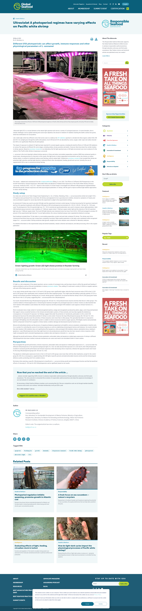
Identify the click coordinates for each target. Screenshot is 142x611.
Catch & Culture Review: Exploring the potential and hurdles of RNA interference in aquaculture (109, 212)
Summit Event (100, 8)
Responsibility (106, 259)
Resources (17, 586)
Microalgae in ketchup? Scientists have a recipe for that (115, 290)
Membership (84, 8)
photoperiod (89, 451)
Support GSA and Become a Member (32, 395)
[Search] (127, 63)
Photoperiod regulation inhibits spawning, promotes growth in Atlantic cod (33, 497)
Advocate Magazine (78, 4)
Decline (101, 604)
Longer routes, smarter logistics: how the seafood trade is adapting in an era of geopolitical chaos (109, 224)
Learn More (106, 56)
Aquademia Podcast (91, 4)
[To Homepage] (23, 6)
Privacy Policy (97, 594)
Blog (100, 4)
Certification (117, 8)
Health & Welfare (107, 208)
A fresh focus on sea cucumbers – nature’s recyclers (73, 496)
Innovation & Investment (109, 277)
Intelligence (105, 196)
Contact (105, 4)
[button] (91, 39)
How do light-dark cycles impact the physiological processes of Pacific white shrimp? (76, 548)
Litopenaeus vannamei (59, 451)
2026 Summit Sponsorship (116, 117)
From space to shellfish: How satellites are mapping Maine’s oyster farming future (109, 200)
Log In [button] (125, 4)
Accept (87, 604)
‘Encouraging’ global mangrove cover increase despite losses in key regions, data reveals (114, 261)
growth (37, 451)
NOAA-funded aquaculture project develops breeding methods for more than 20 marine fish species (114, 281)
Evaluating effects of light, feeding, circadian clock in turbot (31, 547)
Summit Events (19, 600)
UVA (30, 455)
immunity (46, 451)
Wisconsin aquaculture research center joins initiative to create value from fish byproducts (114, 252)
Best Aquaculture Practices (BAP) (24, 591)
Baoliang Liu (28, 451)
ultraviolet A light (20, 455)
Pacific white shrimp (76, 451)
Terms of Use (45, 608)
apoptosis (18, 451)
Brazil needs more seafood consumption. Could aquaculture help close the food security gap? (114, 271)
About (71, 8)
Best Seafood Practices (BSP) (25, 596)
